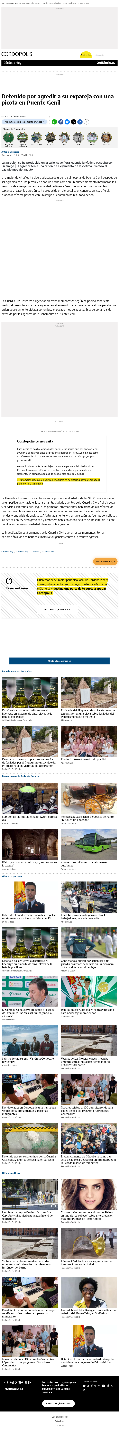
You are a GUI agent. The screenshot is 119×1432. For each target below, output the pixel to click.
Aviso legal (59, 1421)
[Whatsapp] (54, 121)
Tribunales (44, 3)
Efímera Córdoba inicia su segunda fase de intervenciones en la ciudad (86, 1262)
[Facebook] (60, 121)
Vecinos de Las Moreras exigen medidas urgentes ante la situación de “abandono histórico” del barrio (85, 1062)
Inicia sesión (99, 55)
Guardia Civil (48, 551)
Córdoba (35, 551)
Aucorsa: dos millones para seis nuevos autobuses (84, 864)
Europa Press (8, 921)
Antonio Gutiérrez (10, 152)
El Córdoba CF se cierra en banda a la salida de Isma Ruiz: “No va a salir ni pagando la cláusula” (28, 1013)
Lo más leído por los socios (17, 671)
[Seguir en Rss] (84, 1390)
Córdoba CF (72, 3)
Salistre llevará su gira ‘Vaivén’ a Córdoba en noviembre (28, 1060)
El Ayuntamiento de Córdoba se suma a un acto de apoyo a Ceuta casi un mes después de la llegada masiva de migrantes (89, 1160)
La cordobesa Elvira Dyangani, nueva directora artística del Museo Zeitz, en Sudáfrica (89, 1311)
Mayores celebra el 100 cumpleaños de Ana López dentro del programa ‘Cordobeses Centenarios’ (87, 1111)
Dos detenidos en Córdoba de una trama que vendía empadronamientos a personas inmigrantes (29, 1111)
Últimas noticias (11, 1173)
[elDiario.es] (20, 1389)
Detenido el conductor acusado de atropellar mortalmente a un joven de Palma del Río (29, 916)
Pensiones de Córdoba (26, 3)
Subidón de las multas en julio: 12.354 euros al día (29, 818)
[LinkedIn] (80, 121)
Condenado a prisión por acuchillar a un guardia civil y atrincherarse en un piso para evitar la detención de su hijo (87, 964)
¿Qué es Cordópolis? (59, 1417)
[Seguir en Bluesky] (84, 1385)
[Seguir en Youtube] (103, 1385)
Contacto (60, 1425)
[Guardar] (86, 121)
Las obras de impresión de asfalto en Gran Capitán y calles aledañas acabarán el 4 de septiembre (27, 1215)
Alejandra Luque (68, 970)
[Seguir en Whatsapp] (112, 1385)
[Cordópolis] (20, 1382)
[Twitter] (73, 121)
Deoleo (37, 3)
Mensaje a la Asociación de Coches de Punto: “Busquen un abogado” (87, 818)
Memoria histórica (55, 3)
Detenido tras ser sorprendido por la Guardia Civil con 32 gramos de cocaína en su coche (29, 1158)
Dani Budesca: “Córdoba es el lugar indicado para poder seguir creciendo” (87, 1011)
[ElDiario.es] (105, 62)
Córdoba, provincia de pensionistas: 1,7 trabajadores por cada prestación (84, 916)
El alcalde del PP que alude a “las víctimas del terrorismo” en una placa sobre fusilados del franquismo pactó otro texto (88, 713)
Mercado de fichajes (84, 3)
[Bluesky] (67, 121)
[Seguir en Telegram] (95, 1385)
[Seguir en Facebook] (92, 1385)
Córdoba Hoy (12, 63)
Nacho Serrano (8, 1019)
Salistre (64, 3)
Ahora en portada (12, 876)
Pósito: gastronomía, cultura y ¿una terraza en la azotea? (29, 864)
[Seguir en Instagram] (99, 1385)
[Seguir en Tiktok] (108, 1385)
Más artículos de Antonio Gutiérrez (21, 776)
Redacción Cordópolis (11, 769)
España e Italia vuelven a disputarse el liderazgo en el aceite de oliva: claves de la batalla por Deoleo (27, 713)
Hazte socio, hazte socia (57, 609)
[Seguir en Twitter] (88, 1385)
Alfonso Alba (26, 720)
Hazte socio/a (86, 55)
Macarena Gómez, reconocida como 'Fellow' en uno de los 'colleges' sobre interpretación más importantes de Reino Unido (87, 1215)
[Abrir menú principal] (116, 54)
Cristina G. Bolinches (11, 720)
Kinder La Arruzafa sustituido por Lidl (84, 759)
